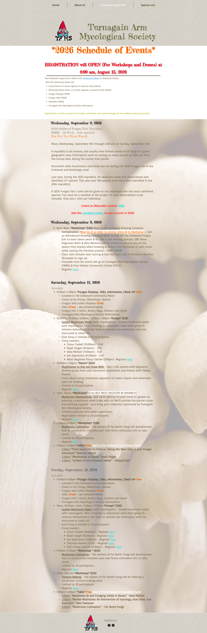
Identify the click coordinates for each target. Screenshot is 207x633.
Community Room (91, 78)
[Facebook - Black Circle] (109, 625)
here (75, 269)
